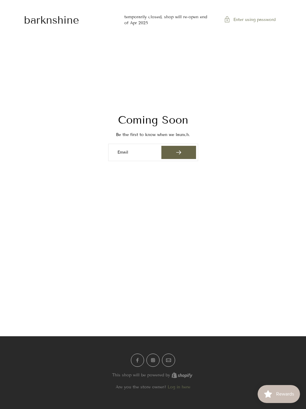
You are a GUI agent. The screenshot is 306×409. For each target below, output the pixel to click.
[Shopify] (182, 375)
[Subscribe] (178, 152)
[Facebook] (137, 360)
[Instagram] (153, 360)
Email (122, 152)
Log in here (179, 387)
